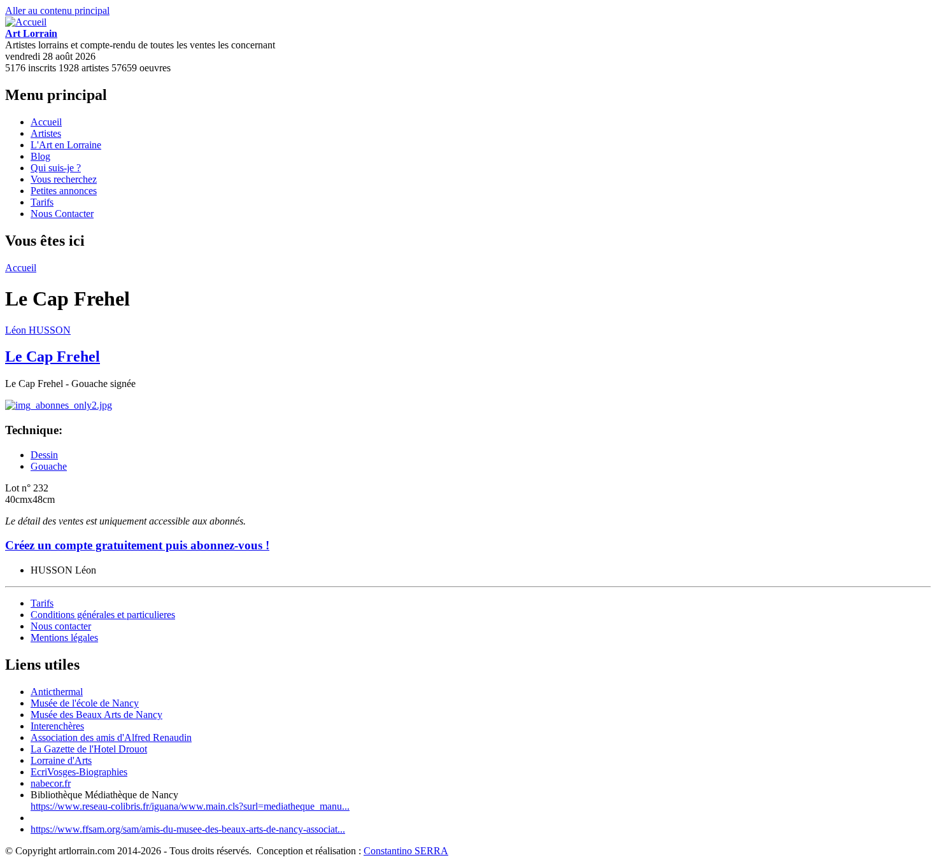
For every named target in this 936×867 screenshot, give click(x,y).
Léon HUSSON (38, 330)
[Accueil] (25, 22)
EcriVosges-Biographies (79, 771)
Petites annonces (64, 190)
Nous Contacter (62, 213)
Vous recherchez (64, 179)
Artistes (46, 133)
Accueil (46, 121)
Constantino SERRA (406, 850)
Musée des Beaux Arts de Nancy (96, 714)
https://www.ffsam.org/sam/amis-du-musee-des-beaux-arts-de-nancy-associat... (188, 829)
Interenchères (57, 726)
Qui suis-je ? (56, 167)
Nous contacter (61, 626)
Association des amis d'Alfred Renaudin (111, 737)
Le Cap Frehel (52, 356)
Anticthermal (57, 691)
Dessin (44, 454)
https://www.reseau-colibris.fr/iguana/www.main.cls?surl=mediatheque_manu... (190, 806)
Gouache (49, 466)
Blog (40, 156)
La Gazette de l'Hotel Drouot (89, 749)
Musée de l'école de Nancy (85, 703)
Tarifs (42, 202)
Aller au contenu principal (57, 10)
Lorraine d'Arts (61, 760)
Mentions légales (64, 637)
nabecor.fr (51, 783)
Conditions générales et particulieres (103, 614)
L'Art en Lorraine (66, 144)
